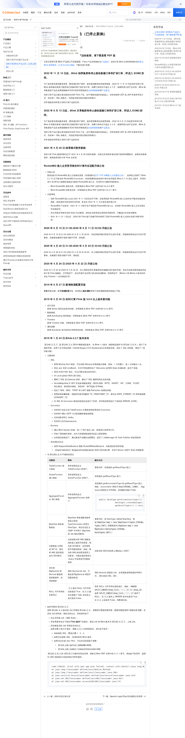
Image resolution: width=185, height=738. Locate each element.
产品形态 (105, 61)
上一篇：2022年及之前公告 (58, 696)
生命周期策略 (94, 90)
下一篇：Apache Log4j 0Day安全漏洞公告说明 (122, 696)
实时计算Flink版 (21, 19)
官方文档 (7, 19)
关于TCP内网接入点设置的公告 (109, 175)
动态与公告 (89, 26)
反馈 (99, 709)
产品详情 (141, 40)
